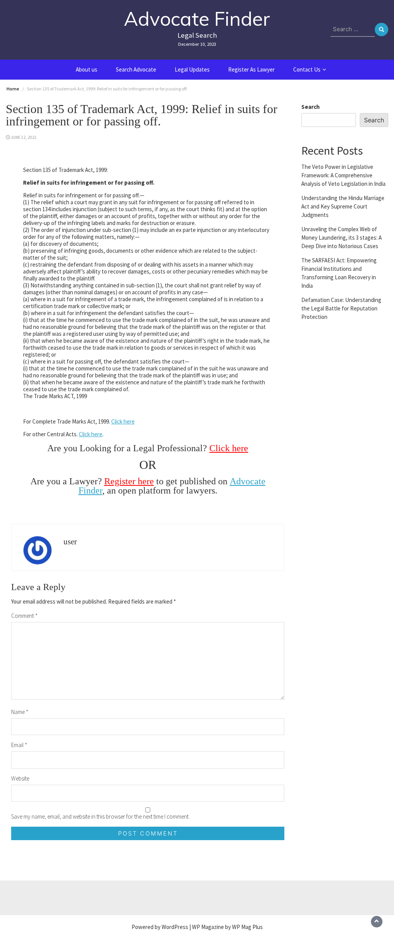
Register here (129, 481)
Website (20, 778)
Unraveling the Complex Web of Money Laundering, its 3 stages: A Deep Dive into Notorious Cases (341, 237)
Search (310, 106)
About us (86, 69)
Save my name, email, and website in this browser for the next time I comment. (100, 816)
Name (19, 712)
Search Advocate (136, 69)
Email (19, 745)
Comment (24, 615)
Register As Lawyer (251, 69)
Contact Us (307, 69)
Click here (123, 421)
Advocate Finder (197, 19)
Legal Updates (192, 69)
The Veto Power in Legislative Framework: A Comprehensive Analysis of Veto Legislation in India (343, 175)
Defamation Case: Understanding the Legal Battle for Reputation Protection (341, 308)
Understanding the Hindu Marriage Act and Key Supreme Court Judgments (342, 206)
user (70, 541)
